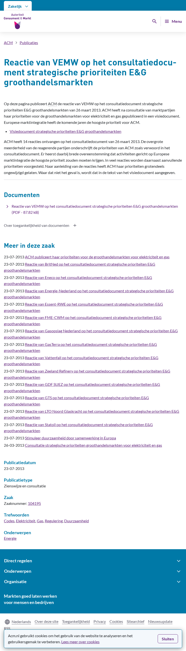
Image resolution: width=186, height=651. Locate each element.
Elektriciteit (25, 520)
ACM (8, 42)
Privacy (99, 621)
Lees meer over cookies (80, 641)
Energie (10, 538)
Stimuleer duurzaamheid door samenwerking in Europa (70, 438)
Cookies (116, 621)
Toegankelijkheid (76, 621)
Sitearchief (135, 621)
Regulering (54, 520)
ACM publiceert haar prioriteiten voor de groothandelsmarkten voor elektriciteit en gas (97, 256)
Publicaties (29, 42)
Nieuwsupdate (160, 621)
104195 (34, 503)
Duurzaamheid (76, 520)
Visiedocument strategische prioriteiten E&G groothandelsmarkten (65, 131)
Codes (9, 520)
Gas (40, 520)
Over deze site (46, 621)
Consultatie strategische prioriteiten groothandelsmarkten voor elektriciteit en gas (93, 445)
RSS (7, 628)
